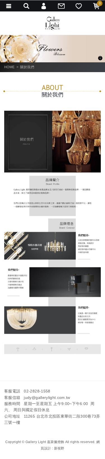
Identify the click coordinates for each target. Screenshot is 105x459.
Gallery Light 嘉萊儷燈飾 (52, 23)
